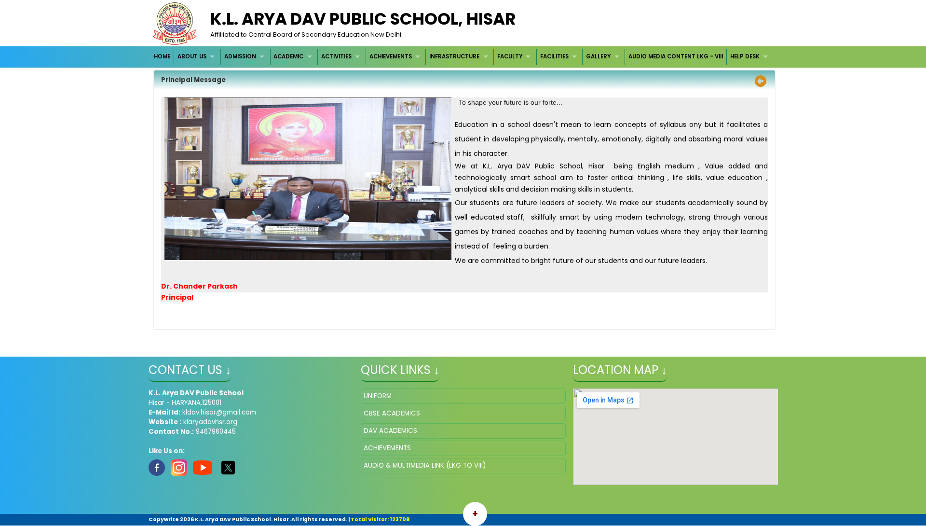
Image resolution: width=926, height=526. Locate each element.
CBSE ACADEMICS (392, 413)
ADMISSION (240, 56)
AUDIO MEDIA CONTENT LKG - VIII (675, 56)
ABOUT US (191, 56)
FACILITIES (554, 56)
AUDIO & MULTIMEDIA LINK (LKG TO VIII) (425, 465)
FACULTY (509, 56)
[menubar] (462, 57)
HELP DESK (745, 56)
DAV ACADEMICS (390, 430)
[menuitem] (163, 57)
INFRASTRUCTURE (454, 56)
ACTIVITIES (336, 56)
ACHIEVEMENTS (390, 56)
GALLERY (598, 56)
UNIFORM (378, 396)
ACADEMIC (288, 56)
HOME (162, 56)
